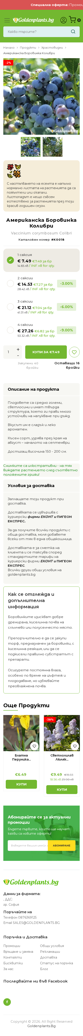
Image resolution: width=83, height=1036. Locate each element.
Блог (44, 969)
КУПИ (21, 784)
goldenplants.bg (41, 1026)
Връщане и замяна (18, 952)
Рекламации (50, 952)
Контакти (12, 957)
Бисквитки (13, 963)
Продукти (28, 47)
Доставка (48, 957)
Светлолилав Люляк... (61, 757)
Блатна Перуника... (21, 757)
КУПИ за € (46, 352)
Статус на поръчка (56, 963)
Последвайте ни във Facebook (35, 981)
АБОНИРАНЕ (61, 845)
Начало (9, 47)
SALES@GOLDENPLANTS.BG (36, 923)
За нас (8, 969)
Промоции (11, 946)
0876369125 (27, 917)
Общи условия (52, 946)
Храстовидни (52, 47)
